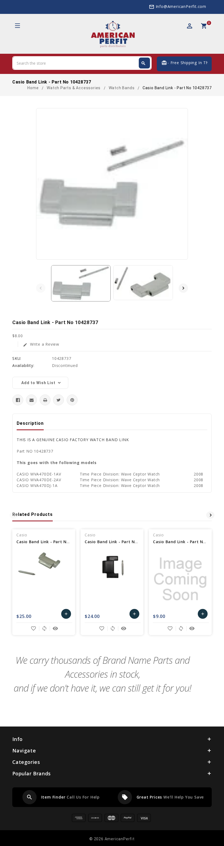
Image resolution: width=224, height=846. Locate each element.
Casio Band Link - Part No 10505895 (121, 541)
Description (30, 423)
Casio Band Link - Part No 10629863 (52, 541)
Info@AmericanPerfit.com (181, 6)
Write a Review (41, 344)
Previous (40, 288)
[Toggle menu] (17, 26)
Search (143, 63)
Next (183, 288)
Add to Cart (66, 615)
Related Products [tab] (32, 514)
